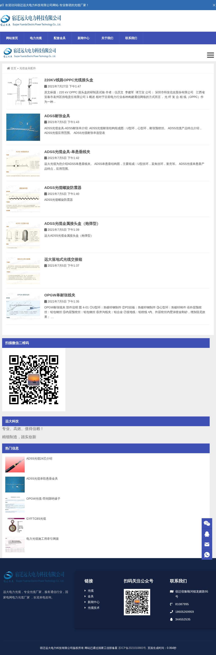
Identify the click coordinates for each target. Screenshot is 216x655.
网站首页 (12, 38)
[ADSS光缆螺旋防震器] (23, 199)
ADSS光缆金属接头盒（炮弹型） (72, 223)
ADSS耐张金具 (57, 116)
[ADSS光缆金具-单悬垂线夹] (23, 163)
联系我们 (131, 38)
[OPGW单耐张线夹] (23, 306)
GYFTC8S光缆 (36, 518)
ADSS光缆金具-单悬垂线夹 (67, 152)
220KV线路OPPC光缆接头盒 (68, 80)
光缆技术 (94, 607)
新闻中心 (83, 38)
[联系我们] (207, 534)
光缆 (91, 590)
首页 (13, 68)
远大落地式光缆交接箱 (63, 259)
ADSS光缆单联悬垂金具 (42, 478)
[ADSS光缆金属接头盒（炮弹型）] (23, 234)
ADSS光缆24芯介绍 (39, 458)
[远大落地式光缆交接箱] (23, 270)
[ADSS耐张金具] (23, 127)
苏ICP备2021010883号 (132, 648)
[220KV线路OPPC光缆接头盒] (23, 91)
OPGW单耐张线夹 (59, 295)
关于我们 (107, 38)
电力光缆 (36, 38)
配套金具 (60, 38)
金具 (91, 596)
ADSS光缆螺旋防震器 (62, 188)
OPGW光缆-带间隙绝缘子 (43, 498)
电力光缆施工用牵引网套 (42, 538)
